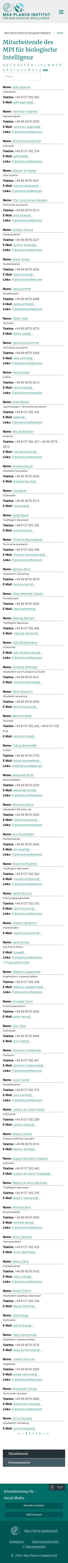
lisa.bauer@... (22, 506)
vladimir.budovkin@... (27, 933)
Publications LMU (18, 962)
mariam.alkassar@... (27, 186)
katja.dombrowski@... (27, 1350)
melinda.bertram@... (26, 633)
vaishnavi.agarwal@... (28, 127)
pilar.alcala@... (23, 215)
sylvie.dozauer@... (25, 1428)
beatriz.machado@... (27, 1198)
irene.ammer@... (24, 358)
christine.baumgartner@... (30, 555)
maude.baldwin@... (26, 452)
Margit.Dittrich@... (25, 1306)
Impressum (16, 1542)
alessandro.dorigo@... (27, 1404)
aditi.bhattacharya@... (28, 652)
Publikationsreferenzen (27, 132)
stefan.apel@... (23, 333)
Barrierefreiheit (35, 1547)
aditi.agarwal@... (24, 102)
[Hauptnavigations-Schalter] (61, 12)
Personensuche (19, 1462)
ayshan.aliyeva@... (25, 245)
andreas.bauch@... (25, 481)
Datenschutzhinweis (45, 1542)
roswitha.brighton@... (27, 879)
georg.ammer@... (24, 304)
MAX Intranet (34, 1514)
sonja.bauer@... (23, 530)
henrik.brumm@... (25, 908)
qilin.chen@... (22, 1041)
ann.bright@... (22, 849)
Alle (45, 70)
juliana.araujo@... (25, 1124)
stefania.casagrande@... (29, 987)
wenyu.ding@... (23, 1276)
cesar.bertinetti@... (25, 609)
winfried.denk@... (24, 1222)
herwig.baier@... (24, 387)
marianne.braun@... (26, 820)
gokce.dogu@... (23, 1325)
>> (47, 1433)
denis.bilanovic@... (25, 707)
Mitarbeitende (18, 1454)
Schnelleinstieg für (19, 1491)
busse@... (19, 952)
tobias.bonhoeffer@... (27, 760)
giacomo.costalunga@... (29, 1065)
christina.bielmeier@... (28, 682)
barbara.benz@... (24, 584)
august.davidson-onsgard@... (33, 1173)
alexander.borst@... (26, 790)
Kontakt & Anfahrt (34, 1505)
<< (19, 1433)
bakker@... (20, 417)
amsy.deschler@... (25, 1252)
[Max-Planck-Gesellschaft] (17, 1530)
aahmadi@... (21, 156)
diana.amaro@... (24, 274)
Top (60, 1487)
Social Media (14, 1498)
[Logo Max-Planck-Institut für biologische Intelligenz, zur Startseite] (27, 11)
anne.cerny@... (23, 1016)
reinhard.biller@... (24, 736)
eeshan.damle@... (25, 1149)
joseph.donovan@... (26, 1374)
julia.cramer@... (23, 1095)
